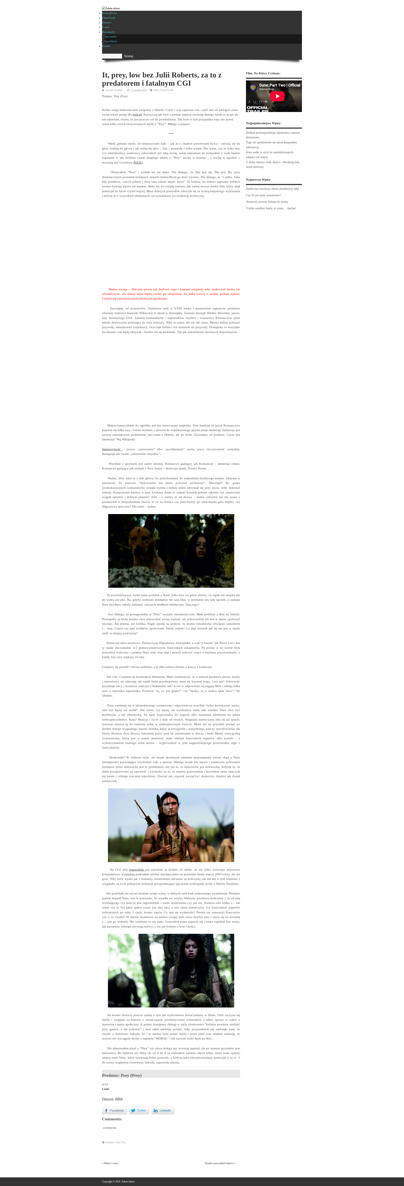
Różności (106, 22)
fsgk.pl (137, 114)
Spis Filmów (111, 41)
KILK (138, 162)
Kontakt (106, 46)
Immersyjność (112, 449)
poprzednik (137, 869)
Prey (123, 1142)
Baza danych (108, 32)
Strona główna (109, 13)
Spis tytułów (111, 36)
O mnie (105, 27)
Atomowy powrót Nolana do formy (267, 201)
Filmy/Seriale (108, 17)
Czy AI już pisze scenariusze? (263, 195)
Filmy (156, 90)
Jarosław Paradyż (114, 90)
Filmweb (107, 1099)
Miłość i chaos (111, 1163)
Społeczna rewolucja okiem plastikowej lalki (272, 188)
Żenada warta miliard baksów (219, 1163)
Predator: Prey (113, 1142)
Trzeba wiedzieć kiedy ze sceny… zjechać (271, 208)
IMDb (119, 1099)
